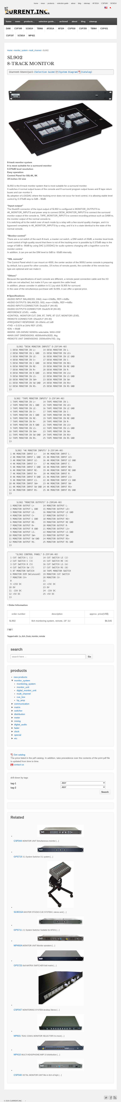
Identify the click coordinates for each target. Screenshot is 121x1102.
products (51, 3)
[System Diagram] (68, 72)
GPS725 (18, 965)
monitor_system (21, 50)
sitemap (87, 3)
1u (20, 636)
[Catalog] (86, 72)
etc (15, 738)
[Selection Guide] (45, 72)
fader (16, 728)
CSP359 (83, 28)
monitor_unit (23, 687)
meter (17, 717)
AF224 (61, 28)
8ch (23, 636)
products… (29, 21)
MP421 (32, 35)
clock (16, 731)
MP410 (17, 1054)
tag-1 (13, 783)
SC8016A (18, 912)
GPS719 (18, 856)
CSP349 (104, 3)
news (43, 3)
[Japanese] (110, 8)
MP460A (18, 945)
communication (21, 704)
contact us (18, 764)
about (73, 3)
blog (79, 3)
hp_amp (21, 700)
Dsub (28, 636)
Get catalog (19, 754)
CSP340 (18, 1075)
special (17, 735)
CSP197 (10, 35)
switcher (18, 710)
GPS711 (18, 930)
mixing (17, 721)
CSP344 (18, 841)
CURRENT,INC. (16, 1101)
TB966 (40, 28)
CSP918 (71, 28)
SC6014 (113, 3)
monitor (35, 636)
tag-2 (13, 787)
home (36, 3)
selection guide (62, 3)
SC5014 (21, 35)
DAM (8, 28)
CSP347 (18, 1009)
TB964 (94, 28)
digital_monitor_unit (26, 690)
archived (63, 21)
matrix (17, 707)
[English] (105, 8)
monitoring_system (26, 684)
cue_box (21, 697)
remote (42, 636)
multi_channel (35, 50)
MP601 (17, 1036)
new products (20, 677)
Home (9, 50)
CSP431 (104, 28)
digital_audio (20, 724)
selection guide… (47, 21)
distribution (19, 714)
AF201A (95, 3)
